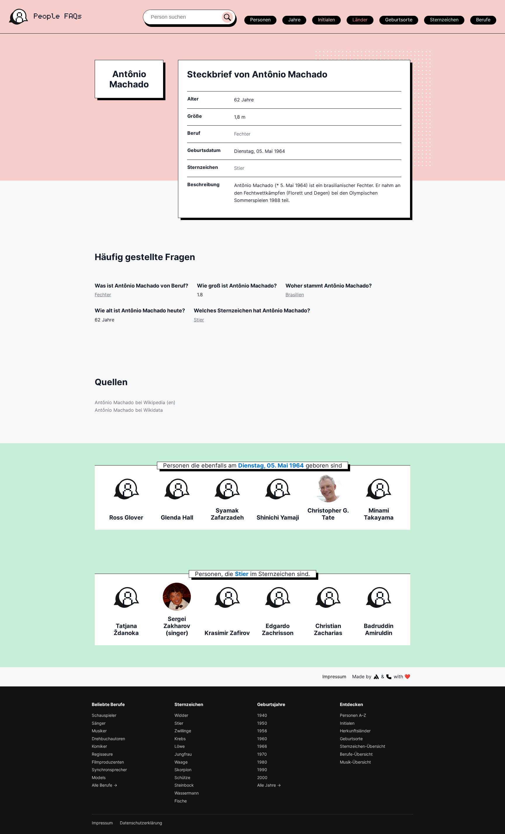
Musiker (99, 730)
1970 (262, 754)
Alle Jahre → (269, 785)
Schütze (182, 777)
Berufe (483, 20)
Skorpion (182, 769)
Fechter (242, 134)
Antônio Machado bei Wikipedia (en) (135, 402)
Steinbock (184, 785)
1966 (262, 746)
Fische (180, 800)
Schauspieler (104, 715)
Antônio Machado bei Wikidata (129, 410)
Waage (181, 761)
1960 (262, 738)
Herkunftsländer (355, 730)
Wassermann (186, 792)
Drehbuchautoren (108, 738)
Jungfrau (183, 754)
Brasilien (295, 294)
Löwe (179, 746)
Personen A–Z (353, 715)
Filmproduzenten (108, 761)
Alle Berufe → (104, 785)
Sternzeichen (444, 20)
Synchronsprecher (109, 769)
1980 (262, 761)
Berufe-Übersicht (356, 754)
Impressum (334, 676)
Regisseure (102, 754)
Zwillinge (182, 730)
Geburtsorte (398, 20)
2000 (262, 777)
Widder (181, 715)
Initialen (326, 20)
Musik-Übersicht (355, 761)
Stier (239, 168)
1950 (262, 723)
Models (99, 777)
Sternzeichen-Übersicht (362, 746)
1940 (262, 715)
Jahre (294, 20)
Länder (360, 20)
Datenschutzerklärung (141, 822)
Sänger (99, 723)
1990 (262, 769)
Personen (260, 20)
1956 (262, 730)
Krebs (180, 738)
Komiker (99, 746)
